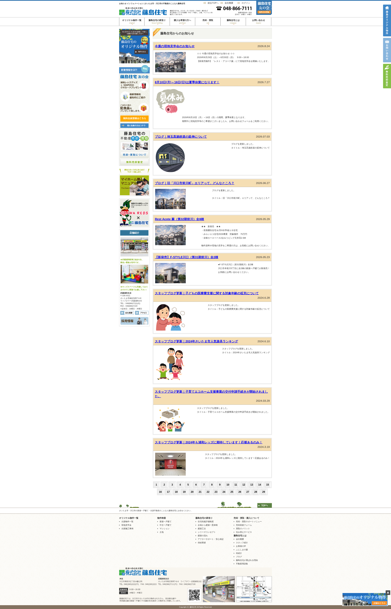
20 (192, 492)
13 (251, 484)
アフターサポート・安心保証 (211, 539)
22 (208, 492)
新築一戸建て (166, 521)
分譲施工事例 (127, 528)
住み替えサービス (244, 532)
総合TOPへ (213, 3)
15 (267, 484)
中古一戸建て (166, 525)
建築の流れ (203, 535)
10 (228, 484)
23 (216, 492)
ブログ (239, 557)
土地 (162, 532)
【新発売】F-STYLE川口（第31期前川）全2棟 (186, 257)
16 (160, 492)
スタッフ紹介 (242, 542)
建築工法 (202, 528)
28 (255, 492)
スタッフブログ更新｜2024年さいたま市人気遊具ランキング (196, 341)
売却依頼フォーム (244, 525)
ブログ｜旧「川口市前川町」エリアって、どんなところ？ (194, 183)
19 (184, 492)
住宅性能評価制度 (206, 521)
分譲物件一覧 (127, 521)
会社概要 (229, 3)
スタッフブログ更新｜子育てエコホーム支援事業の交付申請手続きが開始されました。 (211, 394)
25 (231, 492)
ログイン (246, 3)
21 (200, 492)
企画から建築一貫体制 (208, 525)
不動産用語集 (242, 564)
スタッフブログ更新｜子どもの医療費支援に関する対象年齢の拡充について (207, 293)
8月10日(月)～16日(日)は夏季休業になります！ (187, 82)
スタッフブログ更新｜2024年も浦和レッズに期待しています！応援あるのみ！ (208, 442)
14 (259, 484)
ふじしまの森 (242, 549)
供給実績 (202, 542)
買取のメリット (243, 528)
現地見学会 (126, 525)
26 (239, 492)
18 (176, 492)
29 (263, 492)
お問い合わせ (258, 21)
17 (168, 492)
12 (243, 484)
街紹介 (239, 553)
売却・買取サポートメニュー (249, 521)
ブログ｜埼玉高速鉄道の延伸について (181, 136)
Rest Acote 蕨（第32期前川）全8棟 (179, 219)
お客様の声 (241, 546)
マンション (165, 528)
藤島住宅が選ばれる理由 (247, 560)
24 (224, 492)
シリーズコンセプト (207, 532)
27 (247, 492)
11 (235, 484)
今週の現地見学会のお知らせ (175, 46)
